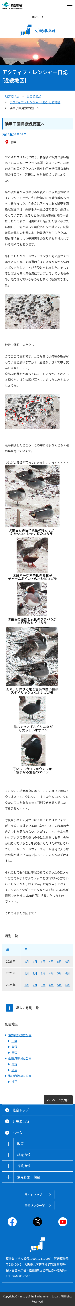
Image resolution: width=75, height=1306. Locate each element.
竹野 (14, 1064)
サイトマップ (33, 1194)
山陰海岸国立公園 (19, 1058)
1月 (26, 961)
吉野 (14, 1041)
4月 (51, 961)
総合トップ (21, 1110)
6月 (67, 961)
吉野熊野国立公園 (19, 1035)
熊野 (14, 1046)
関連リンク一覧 (35, 1205)
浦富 (14, 1070)
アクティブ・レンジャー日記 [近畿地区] (35, 102)
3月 (43, 961)
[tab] (9, 1008)
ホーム (17, 1132)
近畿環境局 (34, 96)
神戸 (14, 1081)
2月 (35, 961)
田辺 (14, 1052)
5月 (59, 961)
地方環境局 (12, 96)
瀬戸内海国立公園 (19, 1076)
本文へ (35, 17)
